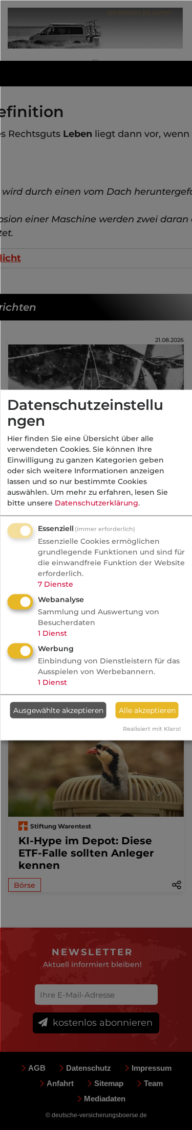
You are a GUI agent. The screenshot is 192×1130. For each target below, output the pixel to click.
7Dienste (55, 584)
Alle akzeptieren (147, 709)
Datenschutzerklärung (96, 503)
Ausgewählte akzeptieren (58, 709)
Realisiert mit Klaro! (152, 728)
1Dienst (52, 633)
